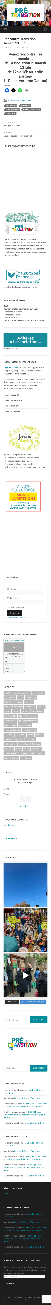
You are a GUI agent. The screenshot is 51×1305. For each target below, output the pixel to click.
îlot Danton (11, 106)
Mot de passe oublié (16, 617)
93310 (7, 693)
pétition (39, 734)
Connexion (14, 613)
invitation (25, 106)
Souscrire (10, 1283)
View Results (25, 806)
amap (20, 697)
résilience (9, 748)
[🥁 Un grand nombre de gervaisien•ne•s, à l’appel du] (25, 930)
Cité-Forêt (9, 702)
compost (29, 702)
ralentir (8, 739)
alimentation (38, 693)
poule (30, 734)
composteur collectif (13, 707)
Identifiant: (12, 589)
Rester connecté (17, 607)
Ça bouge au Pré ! (14, 100)
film (20, 716)
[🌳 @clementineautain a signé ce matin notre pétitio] (25, 975)
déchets (25, 711)
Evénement (26, 100)
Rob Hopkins (10, 744)
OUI (8, 789)
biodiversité (31, 697)
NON (8, 794)
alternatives (10, 697)
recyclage (18, 739)
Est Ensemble (10, 716)
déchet (16, 711)
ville (32, 753)
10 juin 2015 (9, 48)
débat (7, 711)
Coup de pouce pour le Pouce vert (18, 134)
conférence (30, 707)
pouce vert (11, 114)
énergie (15, 758)
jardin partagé (12, 110)
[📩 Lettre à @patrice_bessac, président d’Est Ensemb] (25, 885)
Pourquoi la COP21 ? (12, 124)
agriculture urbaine (21, 693)
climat (19, 702)
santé (18, 748)
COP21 (41, 707)
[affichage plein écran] (23, 640)
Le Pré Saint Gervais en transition (29, 1297)
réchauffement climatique (29, 744)
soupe (26, 748)
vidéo (25, 753)
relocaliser (30, 739)
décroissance (37, 711)
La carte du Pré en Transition (27, 1098)
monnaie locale (30, 730)
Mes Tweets (9, 825)
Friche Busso (10, 720)
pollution (8, 734)
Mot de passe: (13, 598)
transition (37, 748)
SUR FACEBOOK (11, 838)
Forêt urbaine (31, 716)
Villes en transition (35, 1122)
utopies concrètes (12, 753)
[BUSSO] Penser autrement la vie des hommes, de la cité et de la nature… (25, 1105)
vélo (6, 758)
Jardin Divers (10, 725)
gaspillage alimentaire (28, 720)
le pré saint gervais (31, 110)
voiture (41, 753)
